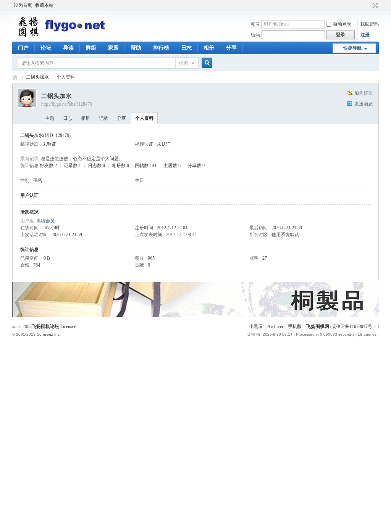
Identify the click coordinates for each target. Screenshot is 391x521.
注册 (365, 34)
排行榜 (161, 48)
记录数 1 (72, 165)
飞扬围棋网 (317, 326)
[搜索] (206, 63)
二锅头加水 (37, 77)
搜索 (183, 63)
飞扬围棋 (15, 77)
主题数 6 (172, 165)
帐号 (255, 24)
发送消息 (363, 103)
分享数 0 (196, 165)
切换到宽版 (374, 5)
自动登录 (342, 24)
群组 (91, 48)
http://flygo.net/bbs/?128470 (66, 104)
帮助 (136, 48)
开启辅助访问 (368, 5)
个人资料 (144, 118)
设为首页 (23, 5)
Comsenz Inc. (49, 334)
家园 (113, 48)
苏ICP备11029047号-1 (354, 326)
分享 (231, 48)
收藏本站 (44, 5)
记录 (103, 118)
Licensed (68, 326)
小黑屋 (256, 326)
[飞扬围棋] (61, 36)
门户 (23, 48)
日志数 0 (96, 165)
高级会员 (45, 221)
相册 (209, 48)
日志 (186, 48)
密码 (255, 34)
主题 (49, 118)
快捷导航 (352, 48)
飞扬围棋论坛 (45, 326)
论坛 (45, 48)
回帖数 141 (146, 165)
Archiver (275, 326)
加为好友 (363, 93)
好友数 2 (48, 165)
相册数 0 (120, 165)
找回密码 (369, 24)
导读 (68, 48)
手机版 (295, 326)
